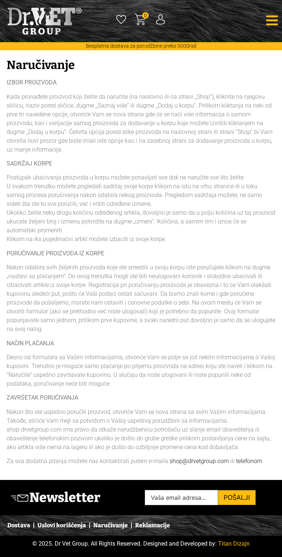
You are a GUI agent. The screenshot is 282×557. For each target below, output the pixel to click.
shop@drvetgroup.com (199, 461)
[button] (237, 20)
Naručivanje (110, 525)
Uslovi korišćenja (61, 525)
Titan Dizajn (234, 543)
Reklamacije (152, 525)
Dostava (18, 525)
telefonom (249, 461)
